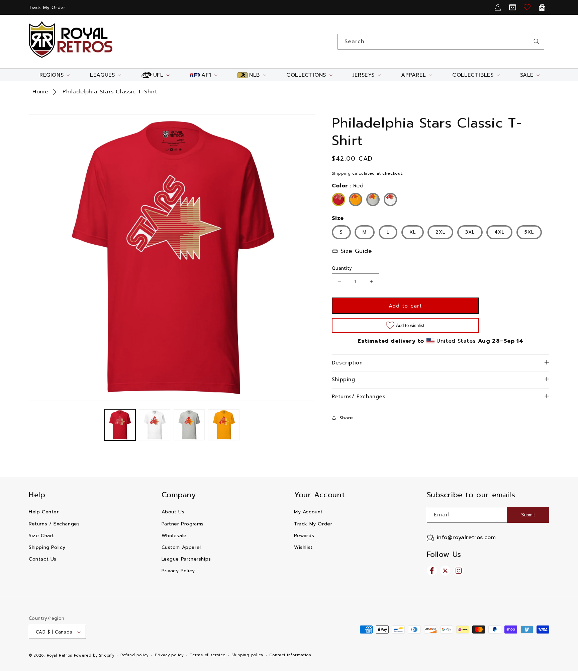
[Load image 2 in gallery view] (154, 424)
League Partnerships (186, 559)
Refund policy (134, 655)
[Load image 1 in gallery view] (119, 424)
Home (40, 92)
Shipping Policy (47, 547)
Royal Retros (59, 655)
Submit (528, 514)
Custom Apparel (181, 547)
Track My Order (47, 7)
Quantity (342, 268)
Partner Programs (183, 523)
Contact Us (43, 559)
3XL (470, 232)
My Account (308, 511)
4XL (499, 232)
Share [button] (346, 417)
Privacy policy (169, 655)
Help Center (44, 511)
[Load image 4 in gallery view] (223, 424)
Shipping (341, 173)
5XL (529, 232)
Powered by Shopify (94, 655)
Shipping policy (247, 655)
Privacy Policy (178, 570)
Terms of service (207, 655)
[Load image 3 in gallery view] (189, 424)
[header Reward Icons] (542, 7)
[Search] (536, 41)
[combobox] (441, 41)
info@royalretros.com (466, 537)
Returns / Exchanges (54, 523)
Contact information (290, 655)
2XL (440, 232)
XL (412, 232)
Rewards (304, 535)
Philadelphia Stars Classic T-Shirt (110, 92)
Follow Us (444, 554)
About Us (173, 511)
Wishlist (303, 547)
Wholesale (174, 535)
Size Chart (41, 535)
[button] (54, 75)
